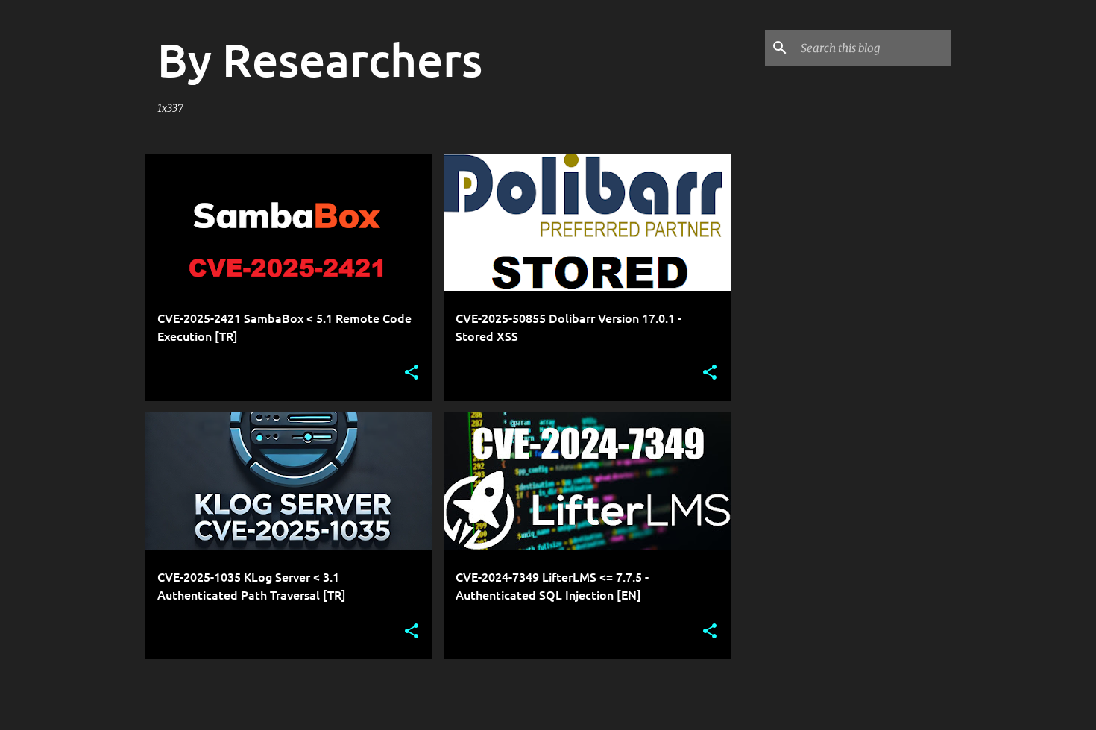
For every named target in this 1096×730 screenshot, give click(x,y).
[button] (412, 373)
